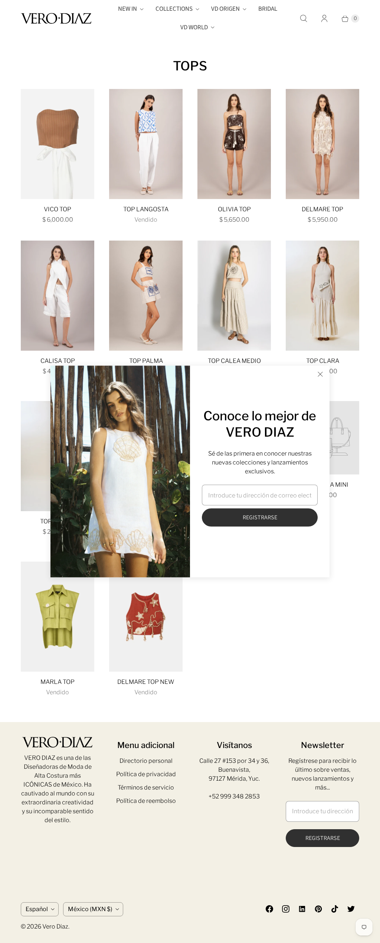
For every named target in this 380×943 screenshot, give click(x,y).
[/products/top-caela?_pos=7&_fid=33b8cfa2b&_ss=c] (234, 296)
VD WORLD (194, 27)
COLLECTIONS (174, 8)
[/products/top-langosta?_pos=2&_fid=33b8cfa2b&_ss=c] (146, 144)
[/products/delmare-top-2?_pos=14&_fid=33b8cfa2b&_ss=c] (146, 617)
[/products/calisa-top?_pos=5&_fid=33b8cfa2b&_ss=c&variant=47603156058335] (57, 296)
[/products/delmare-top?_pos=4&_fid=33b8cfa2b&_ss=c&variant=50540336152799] (322, 144)
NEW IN (127, 8)
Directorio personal (146, 760)
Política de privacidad (146, 774)
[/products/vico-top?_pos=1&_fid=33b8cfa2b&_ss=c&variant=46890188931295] (57, 144)
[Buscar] (303, 18)
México (90, 909)
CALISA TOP (57, 360)
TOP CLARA (322, 360)
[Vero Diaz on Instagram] (286, 909)
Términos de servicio (146, 787)
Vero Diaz (55, 926)
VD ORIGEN (225, 8)
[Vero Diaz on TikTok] (335, 909)
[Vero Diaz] (56, 18)
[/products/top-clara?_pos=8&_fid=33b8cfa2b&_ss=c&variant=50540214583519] (322, 296)
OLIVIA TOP (234, 209)
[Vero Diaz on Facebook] (269, 909)
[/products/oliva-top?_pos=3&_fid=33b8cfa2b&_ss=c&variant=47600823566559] (234, 144)
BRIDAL (267, 8)
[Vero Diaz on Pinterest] (318, 909)
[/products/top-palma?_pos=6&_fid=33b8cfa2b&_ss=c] (146, 296)
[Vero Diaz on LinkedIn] (302, 909)
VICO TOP (57, 209)
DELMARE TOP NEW (145, 681)
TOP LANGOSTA (145, 209)
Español (37, 909)
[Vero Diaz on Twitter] (351, 909)
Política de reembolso (146, 800)
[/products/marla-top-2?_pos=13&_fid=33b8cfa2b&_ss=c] (57, 617)
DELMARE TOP (322, 209)
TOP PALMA (146, 360)
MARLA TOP (57, 681)
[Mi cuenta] (324, 18)
